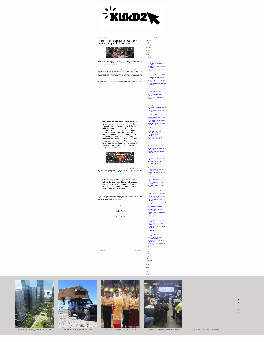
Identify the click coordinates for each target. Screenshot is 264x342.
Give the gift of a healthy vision (154, 161)
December (149, 55)
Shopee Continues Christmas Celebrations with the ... (154, 132)
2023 (147, 45)
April (148, 256)
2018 (147, 54)
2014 (147, 269)
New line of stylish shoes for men (155, 167)
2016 (147, 265)
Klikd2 (127, 340)
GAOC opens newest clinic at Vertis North (157, 156)
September (149, 248)
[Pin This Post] (120, 205)
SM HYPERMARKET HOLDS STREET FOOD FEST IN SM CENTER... (156, 170)
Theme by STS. (135, 340)
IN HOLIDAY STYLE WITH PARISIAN (155, 113)
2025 (147, 42)
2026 (147, 40)
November (149, 57)
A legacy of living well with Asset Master (156, 105)
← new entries (102, 250)
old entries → (138, 250)
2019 (147, 52)
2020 (147, 50)
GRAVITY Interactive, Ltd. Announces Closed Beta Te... (156, 60)
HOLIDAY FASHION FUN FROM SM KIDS (156, 61)
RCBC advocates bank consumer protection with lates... (155, 207)
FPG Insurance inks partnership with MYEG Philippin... (156, 78)
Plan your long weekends (153, 163)
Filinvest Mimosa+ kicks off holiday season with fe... (155, 141)
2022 (147, 47)
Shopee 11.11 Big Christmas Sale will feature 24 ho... (155, 224)
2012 (147, 272)
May (148, 255)
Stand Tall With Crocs (153, 204)
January (148, 262)
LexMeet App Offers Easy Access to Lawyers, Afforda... (156, 92)
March (148, 258)
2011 (147, 274)
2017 (147, 264)
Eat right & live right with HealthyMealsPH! (153, 135)
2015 (147, 267)
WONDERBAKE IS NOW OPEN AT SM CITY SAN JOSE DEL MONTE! (156, 138)
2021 (147, 49)
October (149, 246)
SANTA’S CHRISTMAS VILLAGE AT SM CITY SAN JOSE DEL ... (156, 197)
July (148, 251)
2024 (147, 43)
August (148, 249)
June (148, 253)
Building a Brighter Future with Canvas (156, 177)
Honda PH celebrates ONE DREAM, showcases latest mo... (155, 72)
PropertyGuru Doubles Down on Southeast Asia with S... (155, 238)
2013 (147, 271)
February (149, 260)
